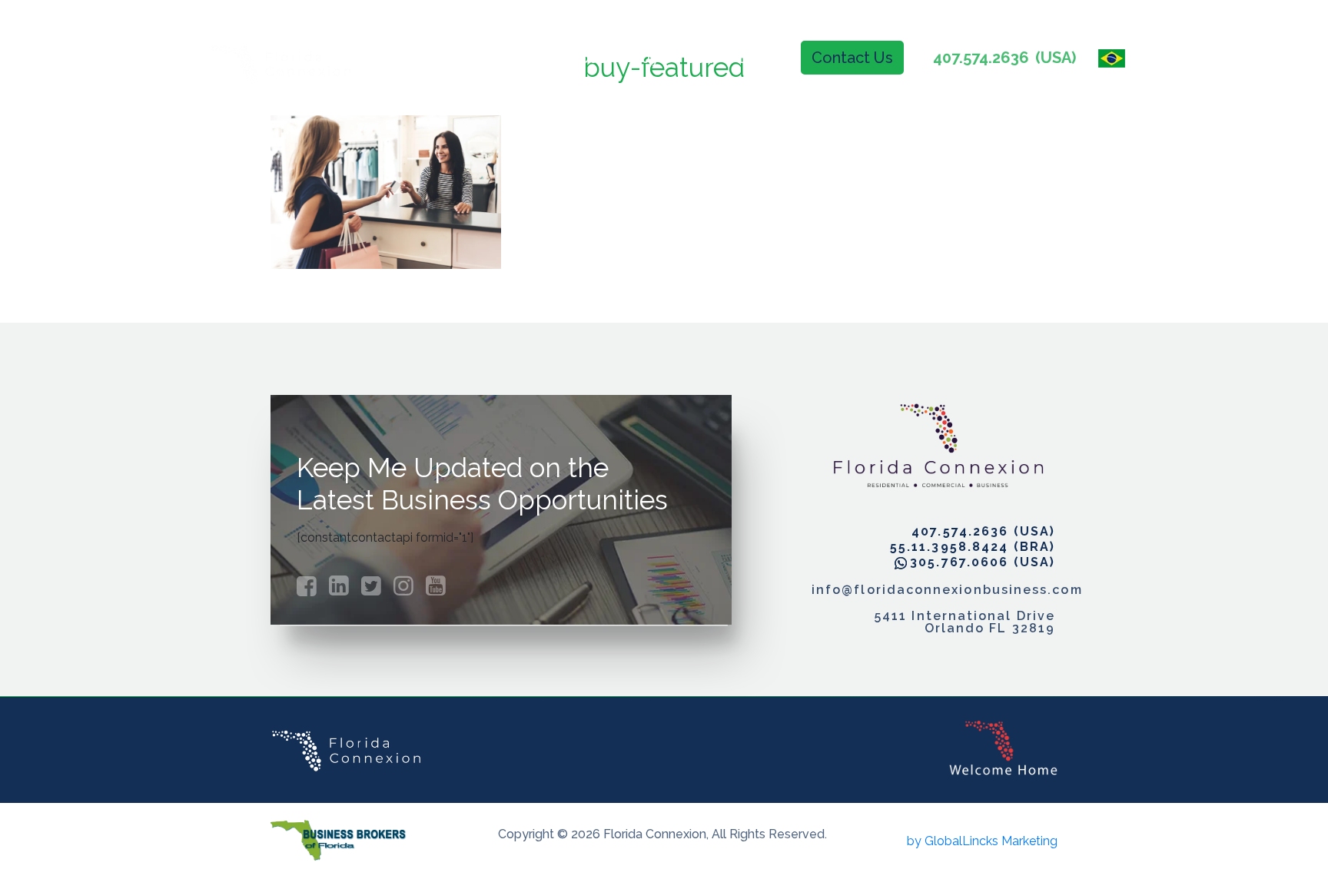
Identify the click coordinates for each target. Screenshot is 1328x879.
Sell (699, 57)
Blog (756, 57)
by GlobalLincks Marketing (982, 841)
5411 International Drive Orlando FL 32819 (965, 622)
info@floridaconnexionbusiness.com (933, 590)
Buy (645, 57)
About (582, 57)
